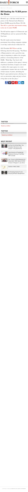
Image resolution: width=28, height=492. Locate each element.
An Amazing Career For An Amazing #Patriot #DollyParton (16, 172)
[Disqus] (14, 102)
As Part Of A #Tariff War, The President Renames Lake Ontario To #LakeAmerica (16, 146)
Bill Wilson (13, 48)
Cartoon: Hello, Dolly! (14, 166)
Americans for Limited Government (18, 488)
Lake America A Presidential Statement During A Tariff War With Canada (16, 154)
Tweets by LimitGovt (5, 126)
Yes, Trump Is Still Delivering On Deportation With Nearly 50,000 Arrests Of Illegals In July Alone (16, 161)
